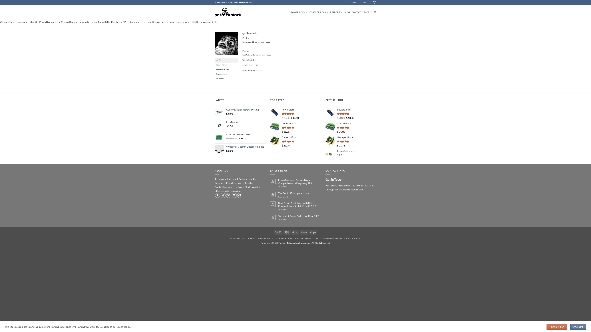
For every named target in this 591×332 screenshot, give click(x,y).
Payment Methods (267, 238)
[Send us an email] (234, 195)
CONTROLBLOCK (318, 12)
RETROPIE (335, 12)
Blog (347, 12)
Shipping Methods (332, 238)
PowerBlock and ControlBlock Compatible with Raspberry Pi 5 (295, 181)
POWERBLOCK (298, 12)
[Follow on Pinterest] (239, 195)
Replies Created (222, 69)
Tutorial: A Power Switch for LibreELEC (298, 216)
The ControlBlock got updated (294, 193)
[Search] (375, 12)
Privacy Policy (313, 238)
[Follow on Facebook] (217, 195)
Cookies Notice (237, 238)
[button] (364, 2)
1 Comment (287, 187)
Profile (218, 60)
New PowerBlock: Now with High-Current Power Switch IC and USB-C (297, 204)
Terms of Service (353, 238)
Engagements (221, 74)
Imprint (251, 238)
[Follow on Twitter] (228, 195)
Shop (353, 2)
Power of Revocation (291, 238)
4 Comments (287, 209)
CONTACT (357, 12)
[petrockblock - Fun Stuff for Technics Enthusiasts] (228, 12)
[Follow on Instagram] (223, 195)
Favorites (220, 78)
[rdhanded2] (226, 44)
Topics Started (221, 65)
